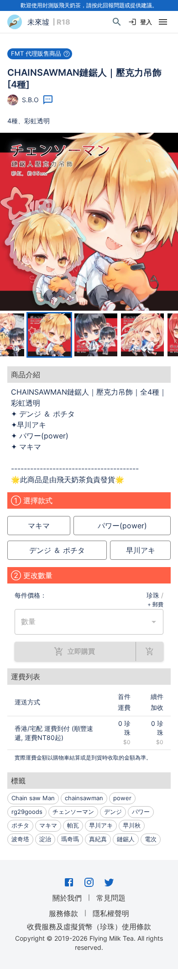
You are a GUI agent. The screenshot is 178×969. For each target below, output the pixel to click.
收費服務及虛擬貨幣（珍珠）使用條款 (89, 926)
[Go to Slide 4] (142, 335)
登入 (146, 22)
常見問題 (111, 897)
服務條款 (63, 913)
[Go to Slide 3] (96, 335)
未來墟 (38, 22)
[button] (39, 53)
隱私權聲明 (111, 913)
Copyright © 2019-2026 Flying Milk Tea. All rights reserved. (89, 942)
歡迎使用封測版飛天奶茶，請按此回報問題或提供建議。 (89, 5)
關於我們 (67, 897)
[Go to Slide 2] (49, 335)
